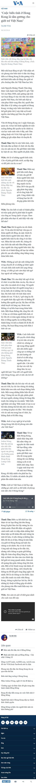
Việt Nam (4, 8)
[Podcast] (21, 722)
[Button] (31, 35)
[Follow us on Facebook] (3, 722)
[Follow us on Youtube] (12, 722)
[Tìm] (31, 781)
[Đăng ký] (25, 722)
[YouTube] (15, 781)
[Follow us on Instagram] (16, 722)
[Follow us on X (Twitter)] (7, 722)
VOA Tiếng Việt (11, 501)
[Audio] (23, 781)
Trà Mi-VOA (6, 26)
